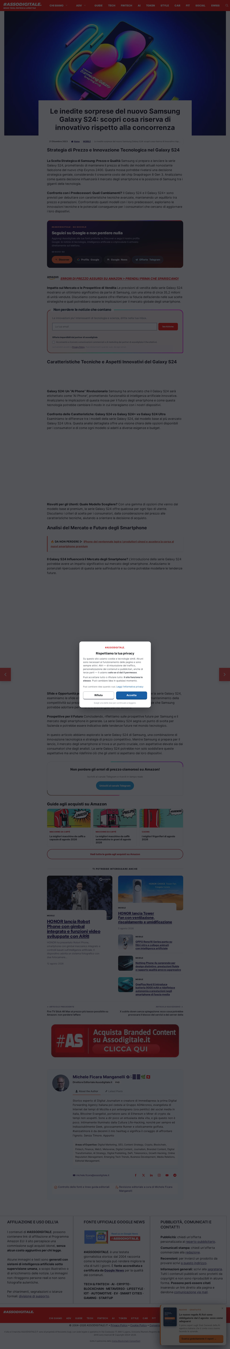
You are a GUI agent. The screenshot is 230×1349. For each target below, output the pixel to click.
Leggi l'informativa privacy (129, 686)
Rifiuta (98, 695)
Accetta (131, 695)
